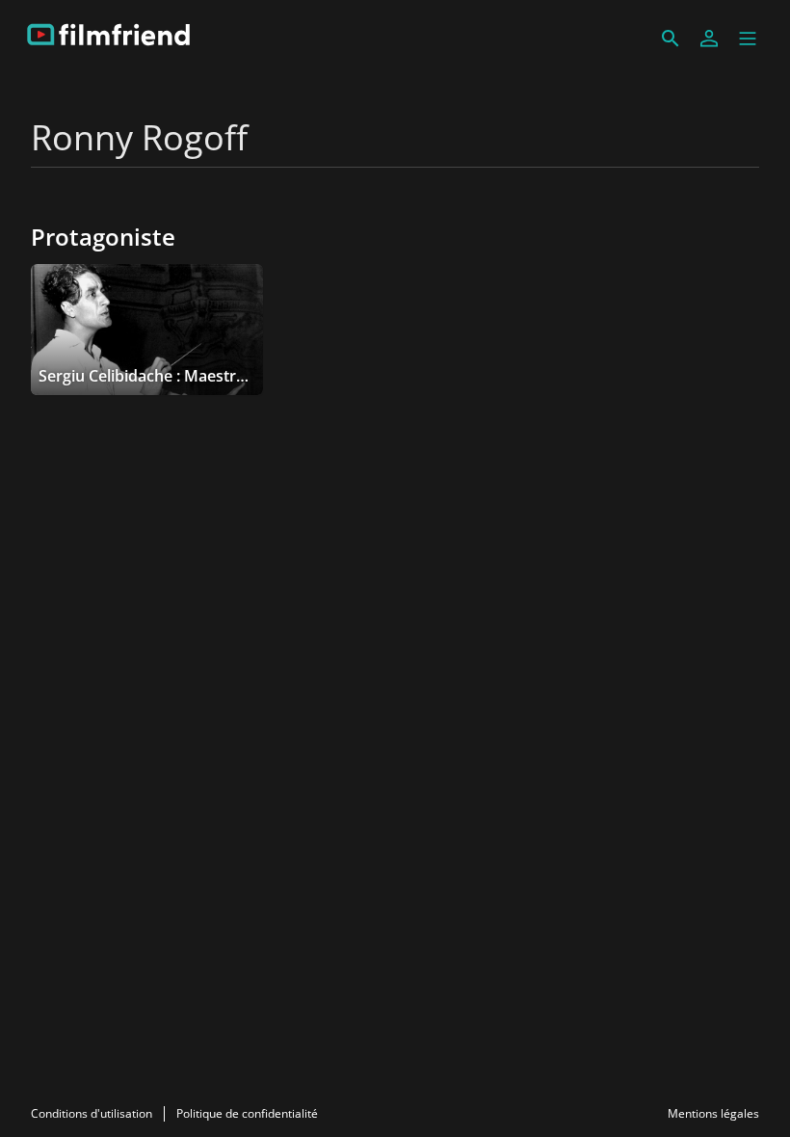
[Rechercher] (670, 38)
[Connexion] (709, 38)
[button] (747, 38)
